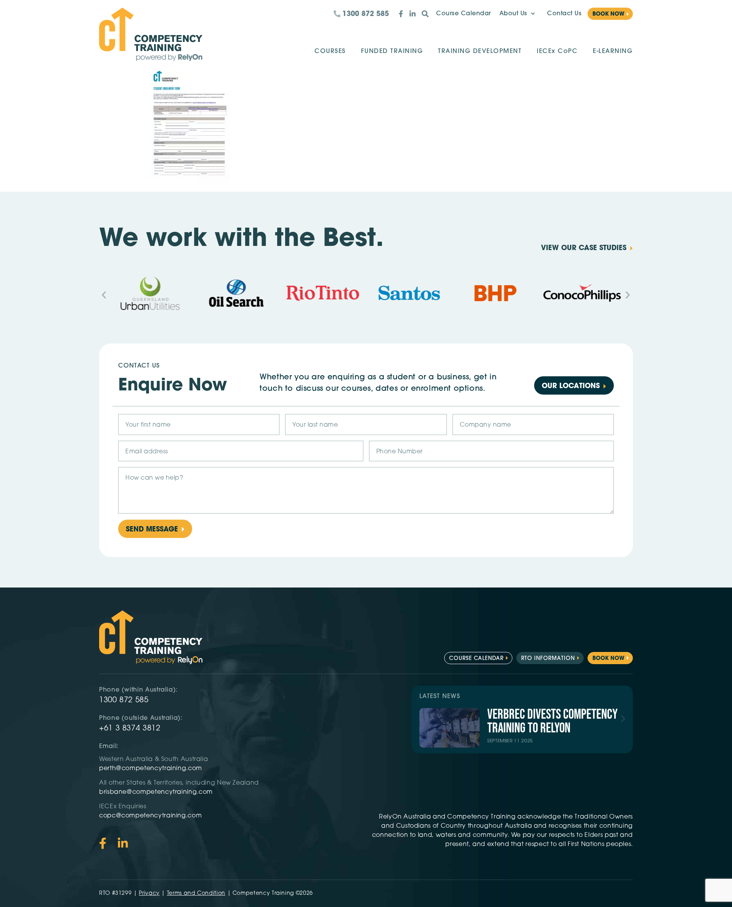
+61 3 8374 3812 (130, 728)
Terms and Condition (196, 893)
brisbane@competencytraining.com (156, 792)
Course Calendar (463, 14)
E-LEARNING (612, 51)
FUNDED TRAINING (392, 51)
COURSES (330, 51)
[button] (104, 294)
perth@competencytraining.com (150, 769)
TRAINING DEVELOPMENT (480, 51)
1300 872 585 (124, 700)
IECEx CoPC (557, 51)
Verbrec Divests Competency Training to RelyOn (552, 721)
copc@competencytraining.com (151, 816)
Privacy (149, 893)
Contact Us (564, 14)
